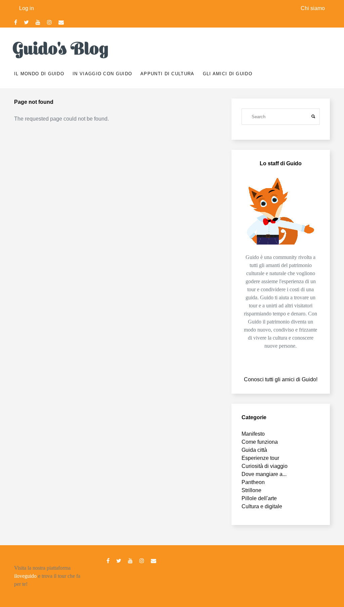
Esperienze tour (260, 458)
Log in (26, 8)
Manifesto (253, 434)
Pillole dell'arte (259, 498)
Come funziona (260, 442)
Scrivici (61, 22)
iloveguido (25, 576)
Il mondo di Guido (39, 74)
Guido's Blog (62, 48)
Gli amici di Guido (227, 74)
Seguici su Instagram (49, 22)
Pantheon (253, 482)
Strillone (251, 490)
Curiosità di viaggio (265, 466)
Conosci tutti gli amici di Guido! (280, 379)
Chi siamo (313, 8)
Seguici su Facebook (15, 22)
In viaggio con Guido (102, 74)
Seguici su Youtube (38, 22)
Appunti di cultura (167, 74)
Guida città (254, 450)
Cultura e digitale (262, 506)
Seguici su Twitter (26, 22)
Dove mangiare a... (264, 474)
